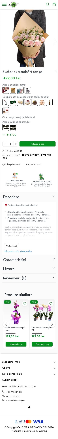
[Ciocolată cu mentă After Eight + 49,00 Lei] (13, 102)
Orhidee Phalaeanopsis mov (15, 329)
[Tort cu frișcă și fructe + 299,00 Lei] (27, 102)
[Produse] (4, 4)
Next (55, 41)
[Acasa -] (14, 5)
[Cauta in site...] (47, 4)
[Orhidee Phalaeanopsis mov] (16, 312)
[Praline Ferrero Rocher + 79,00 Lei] (20, 102)
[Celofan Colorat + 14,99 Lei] (5, 90)
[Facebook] (29, 408)
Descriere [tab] (11, 197)
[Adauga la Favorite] (24, 303)
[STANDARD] (5, 127)
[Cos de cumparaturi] (54, 4)
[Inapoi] (55, 71)
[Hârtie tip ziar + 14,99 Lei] (13, 90)
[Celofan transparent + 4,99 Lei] (27, 90)
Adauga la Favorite (13, 164)
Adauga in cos (37, 143)
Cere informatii (35, 164)
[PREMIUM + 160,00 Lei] (13, 127)
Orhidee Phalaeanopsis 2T (42, 329)
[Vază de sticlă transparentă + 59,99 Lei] (5, 102)
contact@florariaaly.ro (15, 400)
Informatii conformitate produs (18, 251)
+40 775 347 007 (14, 392)
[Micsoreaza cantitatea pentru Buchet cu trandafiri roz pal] (4, 143)
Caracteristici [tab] (14, 260)
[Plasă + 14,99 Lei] (20, 90)
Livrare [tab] (9, 269)
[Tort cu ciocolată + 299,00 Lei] (35, 102)
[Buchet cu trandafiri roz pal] (29, 38)
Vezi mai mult (11, 246)
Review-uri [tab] (14, 278)
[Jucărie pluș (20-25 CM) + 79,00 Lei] (42, 102)
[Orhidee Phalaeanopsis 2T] (42, 312)
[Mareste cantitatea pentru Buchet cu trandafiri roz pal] (15, 143)
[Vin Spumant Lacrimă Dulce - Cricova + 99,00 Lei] (49, 102)
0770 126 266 (12, 396)
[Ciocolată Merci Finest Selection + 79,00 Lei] (5, 110)
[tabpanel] (29, 38)
